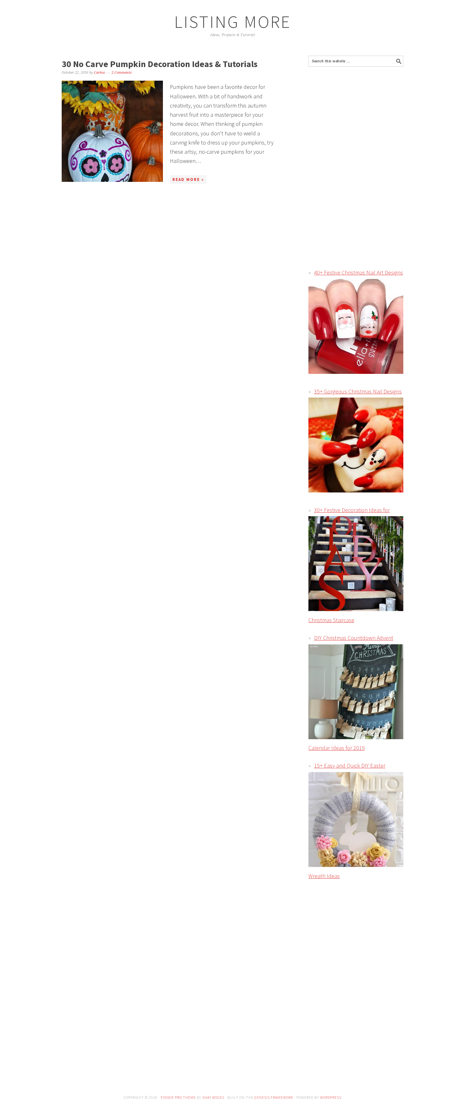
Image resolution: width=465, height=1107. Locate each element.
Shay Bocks (213, 1097)
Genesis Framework (273, 1097)
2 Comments (122, 73)
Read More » (188, 179)
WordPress (330, 1097)
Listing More (232, 22)
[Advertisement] (361, 117)
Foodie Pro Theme (178, 1097)
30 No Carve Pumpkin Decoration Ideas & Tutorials (159, 64)
